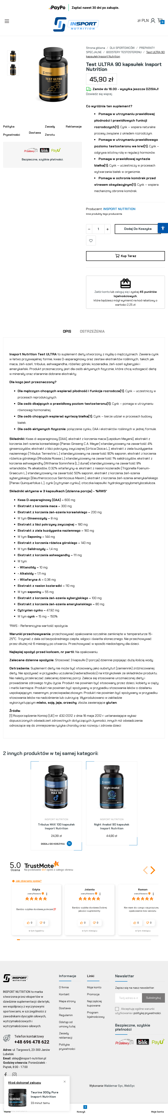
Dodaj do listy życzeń (91, 240)
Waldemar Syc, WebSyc (119, 1085)
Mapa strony (67, 1001)
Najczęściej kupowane (94, 1003)
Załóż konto (102, 292)
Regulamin (66, 1015)
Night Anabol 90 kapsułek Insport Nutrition (111, 826)
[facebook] (5, 1075)
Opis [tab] (67, 331)
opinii (57, 869)
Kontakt (64, 994)
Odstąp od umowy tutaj (67, 1024)
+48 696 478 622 (31, 1042)
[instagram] (14, 1075)
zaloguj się (122, 292)
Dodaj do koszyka (138, 229)
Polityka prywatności (67, 1047)
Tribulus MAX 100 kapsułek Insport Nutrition (56, 826)
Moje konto (94, 987)
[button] (18, 21)
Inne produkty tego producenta (104, 214)
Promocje (93, 994)
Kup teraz (128, 256)
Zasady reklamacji (65, 1035)
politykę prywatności (147, 1013)
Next (71, 75)
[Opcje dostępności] (163, 228)
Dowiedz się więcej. (99, 94)
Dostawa (65, 1008)
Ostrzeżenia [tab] (92, 331)
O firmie (64, 987)
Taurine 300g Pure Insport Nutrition (44, 1094)
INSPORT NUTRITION (119, 209)
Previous (35, 75)
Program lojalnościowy (95, 1015)
